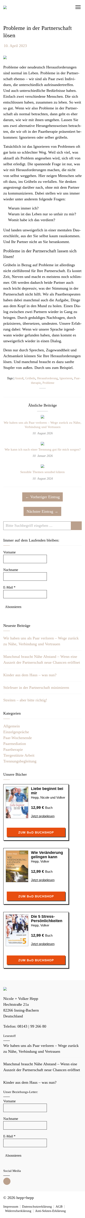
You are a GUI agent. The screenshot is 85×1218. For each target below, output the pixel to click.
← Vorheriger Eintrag (42, 497)
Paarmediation (14, 743)
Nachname (10, 570)
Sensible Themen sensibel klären (42, 472)
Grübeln (30, 378)
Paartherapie (13, 749)
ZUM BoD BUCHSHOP (36, 832)
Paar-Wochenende (17, 738)
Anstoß (19, 378)
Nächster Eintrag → (42, 511)
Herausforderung (47, 378)
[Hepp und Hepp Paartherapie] (5, 7)
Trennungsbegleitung (19, 761)
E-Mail (9, 587)
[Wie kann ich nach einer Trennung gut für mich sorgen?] (42, 444)
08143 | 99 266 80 (31, 1026)
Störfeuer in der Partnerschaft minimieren (36, 687)
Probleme (48, 382)
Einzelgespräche (16, 732)
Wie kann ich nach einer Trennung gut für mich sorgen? (43, 449)
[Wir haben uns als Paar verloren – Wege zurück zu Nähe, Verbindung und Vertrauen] (42, 417)
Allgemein (11, 726)
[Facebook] (6, 1181)
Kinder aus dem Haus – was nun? (29, 675)
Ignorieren (66, 378)
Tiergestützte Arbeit (18, 755)
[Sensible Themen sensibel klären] (42, 467)
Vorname (9, 552)
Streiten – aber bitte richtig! (25, 700)
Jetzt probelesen (42, 816)
